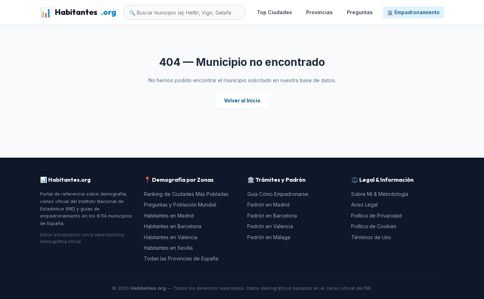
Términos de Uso (371, 237)
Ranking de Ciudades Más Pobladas (186, 194)
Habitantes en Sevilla (168, 248)
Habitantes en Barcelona (172, 226)
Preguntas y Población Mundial (180, 205)
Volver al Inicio (242, 100)
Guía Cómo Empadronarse (277, 194)
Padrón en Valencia (270, 226)
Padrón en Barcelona (272, 216)
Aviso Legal (364, 205)
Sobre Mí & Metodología (379, 194)
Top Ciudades (274, 12)
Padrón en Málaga (268, 237)
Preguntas (360, 12)
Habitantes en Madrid (169, 216)
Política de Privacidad (376, 216)
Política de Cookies (373, 226)
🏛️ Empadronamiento (413, 12)
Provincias (319, 12)
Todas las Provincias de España (181, 258)
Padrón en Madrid (268, 205)
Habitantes (78, 12)
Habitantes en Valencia (170, 237)
